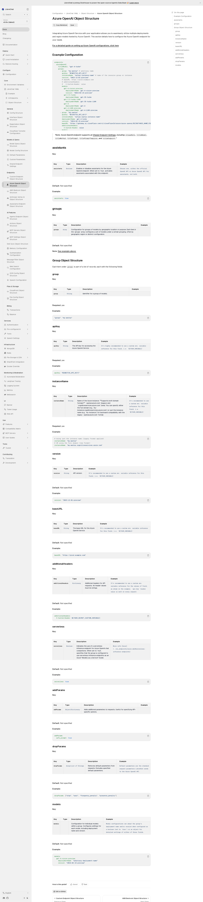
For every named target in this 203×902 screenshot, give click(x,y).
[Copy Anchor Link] (84, 54)
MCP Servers (11, 433)
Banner (9, 405)
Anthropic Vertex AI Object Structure (17, 198)
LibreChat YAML (13, 89)
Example (11, 94)
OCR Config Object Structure (17, 274)
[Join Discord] (4, 898)
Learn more (134, 3)
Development (11, 463)
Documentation (11, 45)
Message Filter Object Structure (15, 261)
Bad (85, 884)
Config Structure (16, 113)
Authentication (12, 325)
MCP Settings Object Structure (18, 238)
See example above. (67, 251)
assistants (59, 147)
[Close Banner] (200, 3)
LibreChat (9, 9)
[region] (101, 95)
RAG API (10, 414)
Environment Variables (15, 85)
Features (9, 424)
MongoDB (10, 348)
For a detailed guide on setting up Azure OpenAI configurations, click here (85, 45)
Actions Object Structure (15, 224)
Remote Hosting (12, 64)
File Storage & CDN (14, 357)
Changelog (7, 38)
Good (75, 884)
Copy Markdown (61, 25)
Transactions (15, 310)
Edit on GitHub (61, 891)
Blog (4, 34)
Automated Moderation (16, 377)
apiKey (56, 326)
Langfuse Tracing (13, 381)
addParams (58, 690)
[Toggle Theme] (25, 898)
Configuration (11, 74)
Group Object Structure (67, 260)
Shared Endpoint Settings (16, 165)
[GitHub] (7, 898)
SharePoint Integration (15, 362)
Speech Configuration (18, 280)
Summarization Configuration (15, 254)
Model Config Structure (19, 150)
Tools (9, 334)
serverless (58, 626)
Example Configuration (67, 54)
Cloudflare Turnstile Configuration (17, 132)
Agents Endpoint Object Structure (19, 218)
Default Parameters (17, 155)
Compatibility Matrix (13, 429)
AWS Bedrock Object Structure (18, 191)
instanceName (60, 381)
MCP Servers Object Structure (17, 231)
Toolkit (8, 448)
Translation (10, 458)
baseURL (57, 508)
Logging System (13, 386)
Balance (13, 314)
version (56, 453)
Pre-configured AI (14, 329)
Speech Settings (13, 338)
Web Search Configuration (15, 268)
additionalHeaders (62, 564)
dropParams (59, 746)
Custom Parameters (17, 159)
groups (57, 208)
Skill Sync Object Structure (17, 244)
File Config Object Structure (17, 298)
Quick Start (10, 55)
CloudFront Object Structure (17, 291)
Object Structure (14, 102)
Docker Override (13, 366)
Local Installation (12, 59)
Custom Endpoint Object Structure (16, 178)
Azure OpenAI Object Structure (18, 184)
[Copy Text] (148, 62)
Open (72, 25)
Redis (9, 353)
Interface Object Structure (16, 118)
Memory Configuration (18, 248)
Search (17, 15)
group (55, 274)
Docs (5, 29)
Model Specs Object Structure (17, 145)
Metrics (10, 390)
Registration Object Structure (17, 125)
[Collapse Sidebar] (27, 9)
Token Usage (12, 409)
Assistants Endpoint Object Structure (17, 205)
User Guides (10, 438)
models (56, 804)
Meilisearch (11, 395)
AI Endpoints (13, 98)
